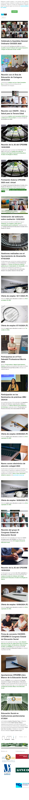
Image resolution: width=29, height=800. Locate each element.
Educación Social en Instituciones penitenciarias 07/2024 (13, 716)
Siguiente (7, 739)
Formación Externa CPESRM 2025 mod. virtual (13, 181)
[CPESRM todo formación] (14, 744)
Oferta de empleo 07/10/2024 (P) (14, 325)
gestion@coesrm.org (18, 475)
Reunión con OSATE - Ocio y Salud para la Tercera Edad (13, 112)
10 (2, 739)
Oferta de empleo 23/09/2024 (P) (14, 434)
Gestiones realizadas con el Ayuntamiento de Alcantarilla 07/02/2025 (13, 256)
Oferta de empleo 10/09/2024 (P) (14, 604)
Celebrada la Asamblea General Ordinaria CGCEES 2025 (14, 42)
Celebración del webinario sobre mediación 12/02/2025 (13, 217)
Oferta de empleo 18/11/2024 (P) (14, 296)
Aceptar (14, 11)
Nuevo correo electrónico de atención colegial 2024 (13, 464)
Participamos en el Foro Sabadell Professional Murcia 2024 (13, 359)
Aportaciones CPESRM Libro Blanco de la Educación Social (14, 676)
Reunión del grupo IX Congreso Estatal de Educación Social (10, 532)
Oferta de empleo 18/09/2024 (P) (14, 500)
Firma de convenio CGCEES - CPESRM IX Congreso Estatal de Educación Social (13, 636)
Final (13, 739)
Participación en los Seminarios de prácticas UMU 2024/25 (13, 397)
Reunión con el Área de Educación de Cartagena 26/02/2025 (11, 77)
